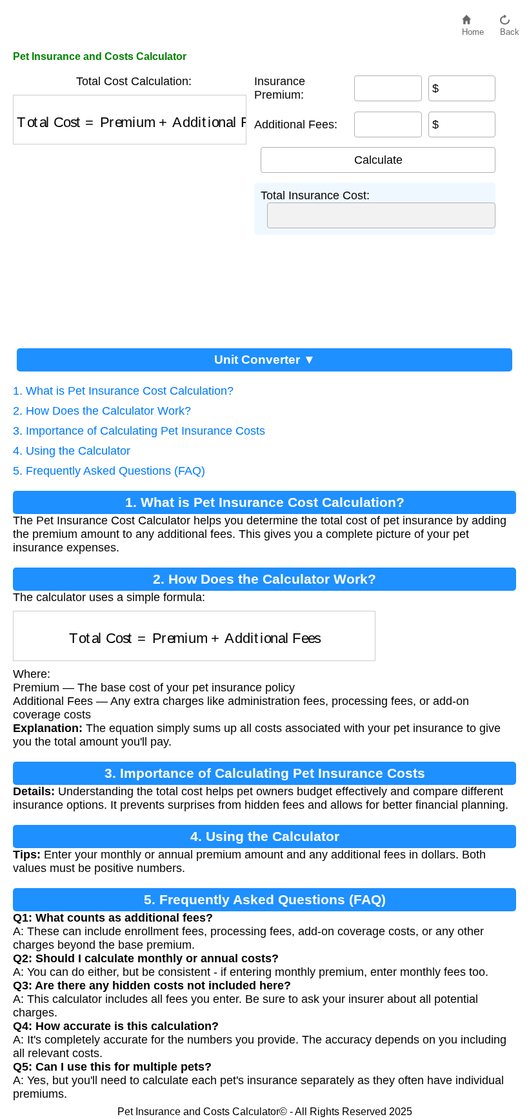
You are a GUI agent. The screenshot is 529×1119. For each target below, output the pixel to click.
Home (473, 28)
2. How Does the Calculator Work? (102, 410)
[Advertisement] (133, 241)
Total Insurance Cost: (315, 195)
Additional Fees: (295, 124)
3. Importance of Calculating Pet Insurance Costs (139, 430)
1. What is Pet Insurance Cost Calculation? (123, 390)
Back (509, 28)
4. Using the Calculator (71, 450)
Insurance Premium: (279, 88)
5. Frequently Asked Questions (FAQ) (109, 470)
